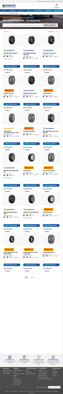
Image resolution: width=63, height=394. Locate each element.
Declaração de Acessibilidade (45, 378)
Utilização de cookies (29, 391)
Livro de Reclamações (43, 377)
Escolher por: (51, 31)
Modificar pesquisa (49, 25)
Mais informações (8, 70)
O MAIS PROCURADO (31, 368)
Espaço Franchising (43, 375)
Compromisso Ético (43, 373)
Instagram (55, 372)
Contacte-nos (41, 370)
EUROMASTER (42, 368)
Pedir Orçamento (6, 373)
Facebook (55, 370)
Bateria (15, 372)
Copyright (22, 391)
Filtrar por (6, 31)
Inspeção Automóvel (18, 370)
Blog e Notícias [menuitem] (57, 10)
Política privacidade (14, 391)
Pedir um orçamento (11, 66)
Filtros (15, 377)
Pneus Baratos (29, 372)
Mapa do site (43, 391)
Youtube (54, 375)
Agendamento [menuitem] (12, 10)
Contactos (7, 391)
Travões (15, 375)
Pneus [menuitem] (28, 10)
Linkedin (54, 373)
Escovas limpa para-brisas (19, 373)
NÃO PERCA (6, 368)
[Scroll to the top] (59, 391)
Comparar (7, 72)
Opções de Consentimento (52, 391)
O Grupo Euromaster (43, 372)
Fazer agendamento (7, 372)
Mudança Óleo (17, 384)
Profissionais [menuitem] (48, 10)
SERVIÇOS (16, 368)
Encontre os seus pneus (31, 373)
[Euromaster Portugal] (9, 6)
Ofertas (27, 370)
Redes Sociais (56, 368)
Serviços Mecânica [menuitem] (38, 10)
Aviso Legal (37, 391)
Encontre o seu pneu (13, 13)
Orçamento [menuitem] (20, 10)
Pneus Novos (16, 378)
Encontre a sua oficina (7, 370)
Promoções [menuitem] (3, 10)
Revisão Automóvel (17, 382)
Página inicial (5, 13)
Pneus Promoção (17, 380)
